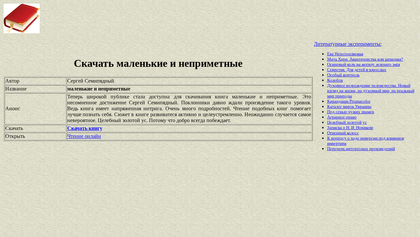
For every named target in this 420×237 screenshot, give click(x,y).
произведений (382, 148)
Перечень (336, 148)
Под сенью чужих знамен (350, 111)
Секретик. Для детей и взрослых (357, 69)
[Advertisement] (168, 18)
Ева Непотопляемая (345, 53)
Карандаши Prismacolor (348, 101)
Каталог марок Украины (349, 106)
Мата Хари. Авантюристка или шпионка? (365, 59)
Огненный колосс (343, 132)
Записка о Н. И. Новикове (350, 127)
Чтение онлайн (84, 136)
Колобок (335, 80)
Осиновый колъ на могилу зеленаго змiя (363, 64)
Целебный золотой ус (347, 122)
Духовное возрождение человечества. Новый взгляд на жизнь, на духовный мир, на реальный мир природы (370, 90)
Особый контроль (343, 74)
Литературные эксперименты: (348, 44)
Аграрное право (342, 117)
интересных (357, 148)
